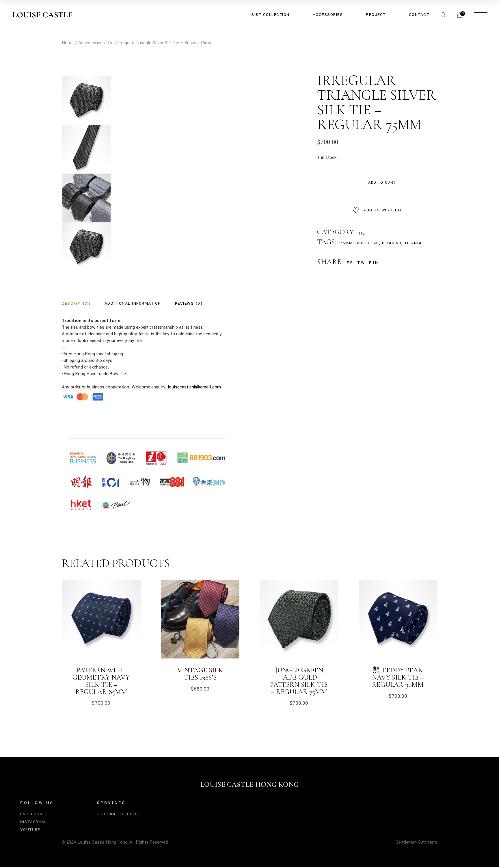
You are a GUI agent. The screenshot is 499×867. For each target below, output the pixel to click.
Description (76, 303)
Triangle (414, 243)
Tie (361, 233)
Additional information (133, 303)
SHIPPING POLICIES (117, 814)
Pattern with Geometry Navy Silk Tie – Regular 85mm (101, 681)
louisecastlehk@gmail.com (194, 387)
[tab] (76, 303)
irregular (367, 243)
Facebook (31, 814)
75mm (346, 243)
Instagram (32, 822)
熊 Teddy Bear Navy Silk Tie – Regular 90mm (398, 677)
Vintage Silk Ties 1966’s (200, 674)
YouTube (30, 829)
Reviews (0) (189, 303)
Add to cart (382, 182)
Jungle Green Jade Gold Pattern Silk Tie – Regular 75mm (299, 681)
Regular (392, 243)
